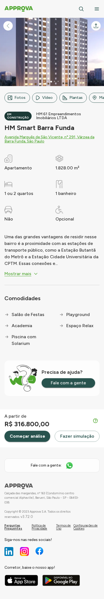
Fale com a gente (68, 382)
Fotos (20, 97)
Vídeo (47, 97)
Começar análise (27, 436)
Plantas (76, 97)
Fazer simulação (77, 436)
